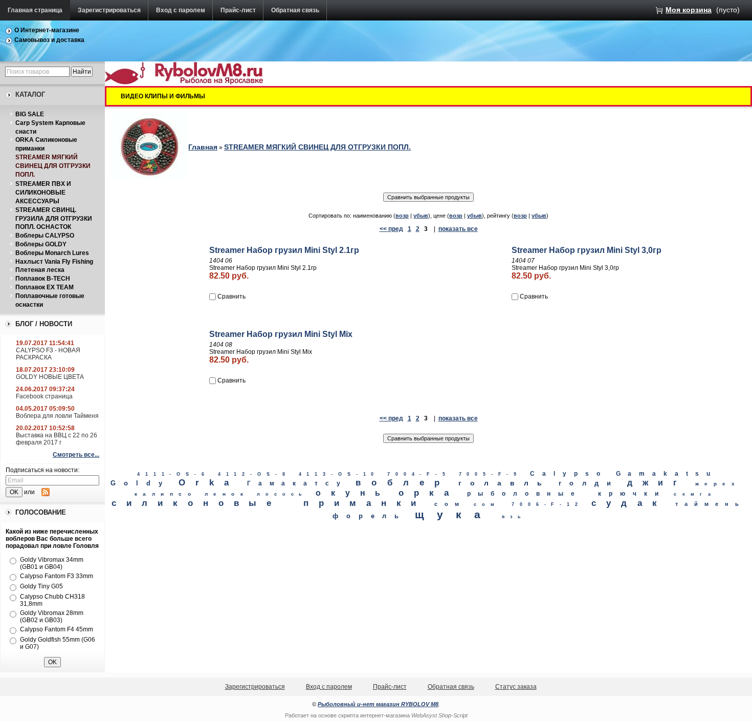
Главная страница (35, 10)
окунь (353, 492)
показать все (458, 228)
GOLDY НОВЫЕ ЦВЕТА (50, 376)
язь (514, 516)
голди (589, 483)
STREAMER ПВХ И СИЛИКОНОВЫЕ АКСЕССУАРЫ (43, 192)
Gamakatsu (667, 473)
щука (454, 514)
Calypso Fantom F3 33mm (56, 576)
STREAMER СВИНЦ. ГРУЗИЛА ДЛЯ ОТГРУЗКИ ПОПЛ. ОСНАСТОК (53, 218)
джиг (657, 482)
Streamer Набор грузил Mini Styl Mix (280, 334)
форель (369, 516)
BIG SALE (29, 114)
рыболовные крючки (566, 493)
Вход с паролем (180, 10)
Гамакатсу (297, 483)
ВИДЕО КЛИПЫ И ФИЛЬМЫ (163, 96)
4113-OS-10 (339, 474)
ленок (227, 494)
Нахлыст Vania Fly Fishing (54, 261)
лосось (282, 494)
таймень (710, 504)
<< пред (391, 228)
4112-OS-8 (254, 474)
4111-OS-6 (173, 474)
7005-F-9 (490, 474)
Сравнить (231, 296)
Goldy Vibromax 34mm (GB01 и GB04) (51, 563)
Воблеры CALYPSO (44, 235)
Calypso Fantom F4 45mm (56, 629)
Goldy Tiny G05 (41, 586)
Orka (209, 482)
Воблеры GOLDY (41, 244)
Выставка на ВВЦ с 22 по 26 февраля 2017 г (56, 439)
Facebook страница (44, 396)
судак (629, 503)
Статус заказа (516, 686)
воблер (403, 482)
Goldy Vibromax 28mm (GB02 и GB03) (51, 616)
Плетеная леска (39, 269)
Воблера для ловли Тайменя (57, 415)
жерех (717, 483)
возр (402, 216)
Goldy (140, 483)
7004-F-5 (418, 474)
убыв (420, 216)
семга (695, 494)
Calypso (568, 473)
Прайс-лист (238, 10)
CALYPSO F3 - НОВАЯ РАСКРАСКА (48, 354)
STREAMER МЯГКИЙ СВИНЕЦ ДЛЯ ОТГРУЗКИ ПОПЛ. (53, 166)
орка (429, 493)
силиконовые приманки (269, 503)
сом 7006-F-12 (528, 504)
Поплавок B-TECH (42, 278)
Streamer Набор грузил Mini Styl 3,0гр (586, 250)
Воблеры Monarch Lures (52, 253)
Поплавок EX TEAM (44, 287)
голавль (504, 483)
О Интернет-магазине (46, 30)
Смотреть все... (76, 454)
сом (450, 504)
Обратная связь (295, 10)
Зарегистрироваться (109, 10)
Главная (202, 147)
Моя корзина (689, 10)
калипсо (165, 494)
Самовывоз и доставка (49, 40)
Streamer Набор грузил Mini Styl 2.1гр (284, 250)
